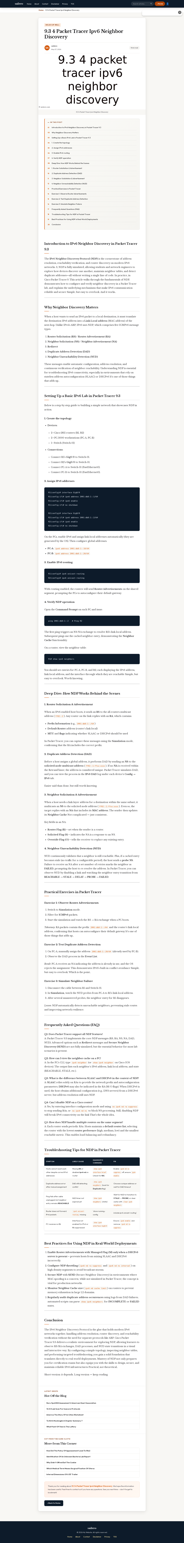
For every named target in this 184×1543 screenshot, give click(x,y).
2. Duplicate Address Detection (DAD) (67, 173)
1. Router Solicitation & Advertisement (67, 168)
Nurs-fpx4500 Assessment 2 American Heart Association (71, 1403)
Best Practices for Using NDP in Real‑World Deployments (75, 219)
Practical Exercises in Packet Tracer (66, 189)
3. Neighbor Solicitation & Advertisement (68, 178)
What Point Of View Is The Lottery (61, 1426)
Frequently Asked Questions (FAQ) (65, 209)
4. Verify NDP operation (61, 158)
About (36, 4)
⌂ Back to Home (53, 1503)
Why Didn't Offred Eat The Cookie (61, 1462)
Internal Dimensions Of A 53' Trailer (62, 1474)
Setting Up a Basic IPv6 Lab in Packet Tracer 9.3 (71, 138)
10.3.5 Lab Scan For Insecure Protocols (63, 1409)
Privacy (65, 4)
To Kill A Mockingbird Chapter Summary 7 (64, 1421)
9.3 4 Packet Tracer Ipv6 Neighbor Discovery (92, 1486)
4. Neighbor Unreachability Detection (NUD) (69, 184)
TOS (72, 4)
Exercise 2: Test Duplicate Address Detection (70, 199)
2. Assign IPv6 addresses (62, 148)
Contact (45, 4)
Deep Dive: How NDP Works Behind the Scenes (70, 163)
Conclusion (56, 224)
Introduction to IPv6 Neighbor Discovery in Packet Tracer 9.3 (76, 127)
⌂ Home (160, 4)
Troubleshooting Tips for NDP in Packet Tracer (71, 214)
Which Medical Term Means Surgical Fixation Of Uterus (70, 1468)
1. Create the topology (61, 143)
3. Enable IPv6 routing (61, 153)
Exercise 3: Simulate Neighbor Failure (67, 204)
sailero (19, 3)
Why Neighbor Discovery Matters (65, 132)
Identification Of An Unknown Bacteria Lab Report (68, 1456)
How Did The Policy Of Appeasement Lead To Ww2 (68, 1450)
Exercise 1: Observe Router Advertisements (69, 194)
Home (29, 4)
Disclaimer (55, 4)
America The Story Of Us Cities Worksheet (64, 1415)
